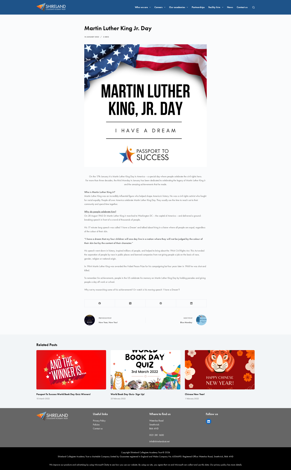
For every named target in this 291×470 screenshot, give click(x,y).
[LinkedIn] (191, 303)
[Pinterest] (161, 303)
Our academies (177, 7)
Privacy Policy (99, 420)
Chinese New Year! (195, 394)
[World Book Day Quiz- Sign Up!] (145, 369)
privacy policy (220, 464)
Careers (158, 7)
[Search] (253, 7)
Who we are (141, 7)
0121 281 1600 (156, 435)
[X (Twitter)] (130, 303)
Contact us (242, 7)
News (230, 7)
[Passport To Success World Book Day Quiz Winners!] (71, 369)
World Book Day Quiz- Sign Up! (127, 394)
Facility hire (214, 7)
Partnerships (198, 7)
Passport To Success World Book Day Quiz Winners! (63, 394)
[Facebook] (99, 303)
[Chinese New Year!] (220, 369)
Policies (96, 424)
